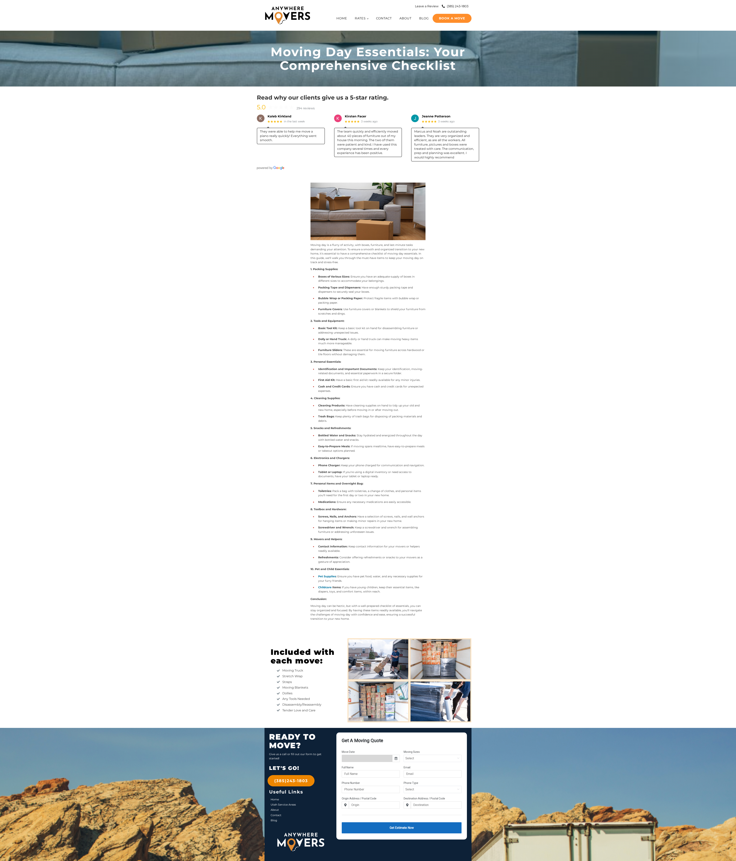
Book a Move (452, 18)
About (405, 18)
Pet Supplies (327, 576)
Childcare (325, 587)
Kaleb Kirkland (279, 116)
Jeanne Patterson (436, 116)
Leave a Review (427, 6)
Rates (360, 18)
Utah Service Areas (283, 804)
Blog (424, 18)
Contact (384, 18)
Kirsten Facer (355, 116)
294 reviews (306, 108)
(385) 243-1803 (457, 6)
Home (341, 18)
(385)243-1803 (291, 780)
